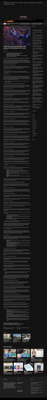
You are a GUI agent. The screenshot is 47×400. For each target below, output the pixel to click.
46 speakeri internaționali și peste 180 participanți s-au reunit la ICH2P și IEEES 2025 (38, 102)
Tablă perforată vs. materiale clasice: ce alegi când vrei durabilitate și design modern (38, 59)
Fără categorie (34, 128)
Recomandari (30, 19)
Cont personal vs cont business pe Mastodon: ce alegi (18, 373)
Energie (7, 19)
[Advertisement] (23, 10)
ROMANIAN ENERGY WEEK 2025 (38, 373)
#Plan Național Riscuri (32, 2)
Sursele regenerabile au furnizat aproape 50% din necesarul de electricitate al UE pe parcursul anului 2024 (38, 71)
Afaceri (33, 114)
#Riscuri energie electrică (39, 2)
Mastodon (34, 139)
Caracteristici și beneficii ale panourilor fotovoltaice (13, 54)
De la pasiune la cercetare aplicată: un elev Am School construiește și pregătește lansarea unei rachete (38, 43)
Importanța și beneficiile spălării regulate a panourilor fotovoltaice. (12, 324)
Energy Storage (34, 125)
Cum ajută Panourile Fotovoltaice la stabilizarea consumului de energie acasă (16, 341)
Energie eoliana (34, 120)
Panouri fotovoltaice (35, 133)
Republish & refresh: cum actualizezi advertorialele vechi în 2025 (28, 373)
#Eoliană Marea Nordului (14, 2)
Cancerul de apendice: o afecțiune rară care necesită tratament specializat (12, 23)
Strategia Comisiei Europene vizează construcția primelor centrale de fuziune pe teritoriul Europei (38, 68)
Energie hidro (34, 122)
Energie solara (15, 19)
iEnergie (23, 17)
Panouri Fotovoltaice (20, 390)
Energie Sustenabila (19, 391)
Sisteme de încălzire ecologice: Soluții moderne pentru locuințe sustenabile (8, 341)
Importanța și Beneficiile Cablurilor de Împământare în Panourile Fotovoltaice (13, 323)
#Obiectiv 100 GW (21, 2)
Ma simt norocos (11, 21)
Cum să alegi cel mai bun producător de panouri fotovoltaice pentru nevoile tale (17, 55)
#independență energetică (7, 2)
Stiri (33, 136)
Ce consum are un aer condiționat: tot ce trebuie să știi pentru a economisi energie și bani (38, 49)
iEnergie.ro (5, 382)
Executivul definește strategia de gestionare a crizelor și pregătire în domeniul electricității (37, 65)
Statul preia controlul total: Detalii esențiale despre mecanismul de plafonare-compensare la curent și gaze (38, 98)
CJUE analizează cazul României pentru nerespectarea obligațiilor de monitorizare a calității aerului (38, 75)
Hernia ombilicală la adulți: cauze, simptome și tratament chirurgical (36, 23)
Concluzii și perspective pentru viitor (11, 56)
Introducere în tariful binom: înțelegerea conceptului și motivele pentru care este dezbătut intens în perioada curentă (38, 78)
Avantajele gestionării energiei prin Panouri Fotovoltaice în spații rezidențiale (25, 341)
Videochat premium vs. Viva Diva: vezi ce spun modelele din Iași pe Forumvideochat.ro (38, 52)
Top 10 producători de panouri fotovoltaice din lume (13, 53)
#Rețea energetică (26, 2)
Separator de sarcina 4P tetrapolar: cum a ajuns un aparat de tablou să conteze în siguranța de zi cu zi (38, 56)
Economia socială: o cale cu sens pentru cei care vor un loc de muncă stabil (25, 23)
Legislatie (34, 130)
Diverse (27, 19)
